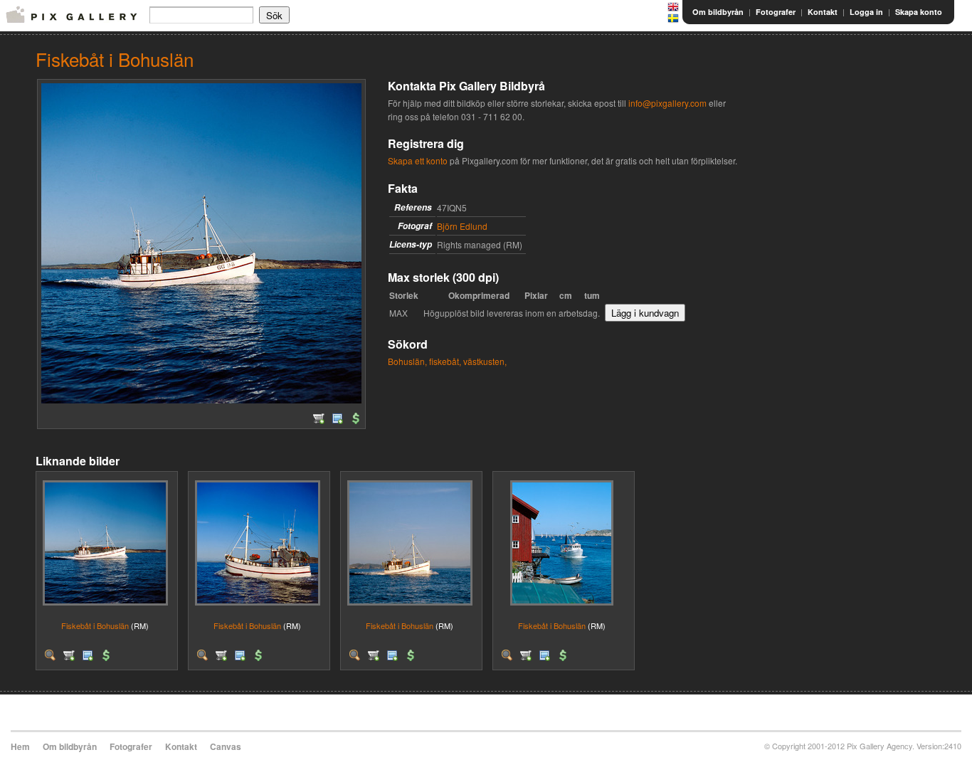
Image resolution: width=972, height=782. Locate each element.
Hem (20, 746)
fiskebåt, (445, 361)
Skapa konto (918, 11)
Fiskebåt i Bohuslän (95, 625)
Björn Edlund (462, 226)
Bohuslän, (407, 361)
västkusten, (485, 361)
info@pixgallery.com (667, 103)
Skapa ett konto (418, 160)
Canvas (225, 746)
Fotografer (776, 11)
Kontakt (823, 11)
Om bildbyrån (718, 11)
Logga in (866, 11)
